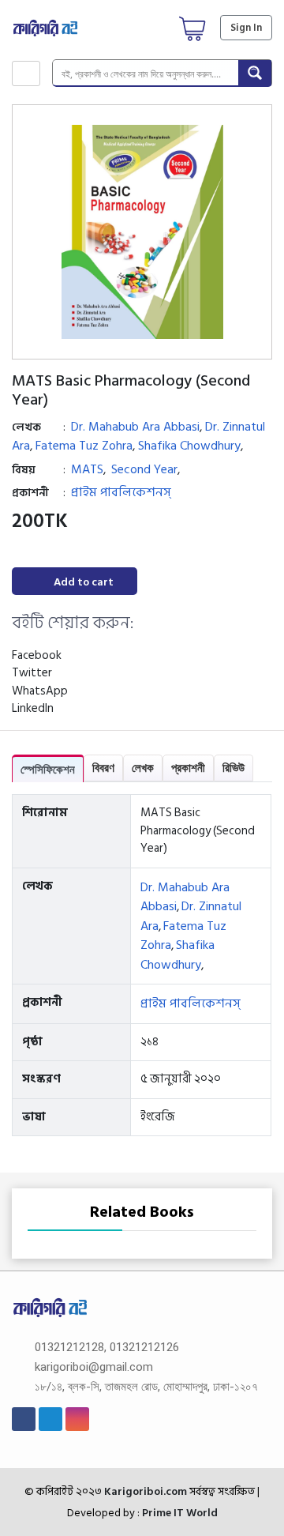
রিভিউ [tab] (233, 767)
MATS (87, 469)
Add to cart (84, 582)
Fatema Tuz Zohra (84, 445)
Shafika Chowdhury (189, 445)
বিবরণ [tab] (103, 767)
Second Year (144, 469)
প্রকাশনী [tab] (188, 767)
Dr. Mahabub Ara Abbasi (135, 426)
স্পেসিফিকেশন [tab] (48, 769)
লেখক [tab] (143, 767)
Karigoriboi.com (144, 1491)
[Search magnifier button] (254, 72)
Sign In (246, 27)
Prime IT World (180, 1513)
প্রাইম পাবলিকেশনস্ (121, 492)
